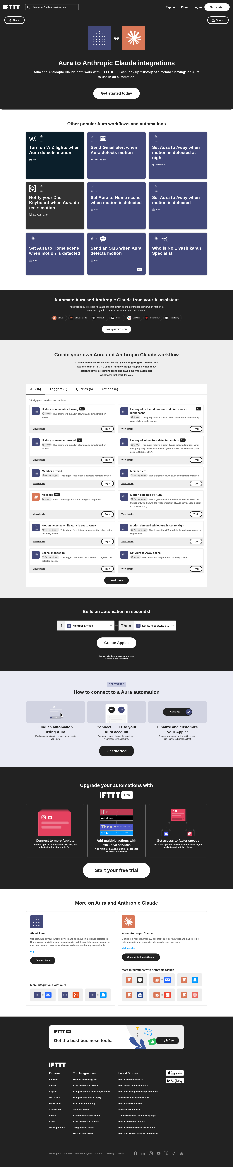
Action (136, 557)
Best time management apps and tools (138, 1091)
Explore (171, 7)
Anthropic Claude (109, 63)
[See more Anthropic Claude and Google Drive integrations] (134, 995)
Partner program (83, 1153)
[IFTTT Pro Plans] (82, 409)
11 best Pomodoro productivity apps (137, 1115)
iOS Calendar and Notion (86, 1085)
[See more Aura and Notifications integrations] (98, 995)
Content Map (55, 1109)
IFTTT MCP (54, 1097)
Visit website (128, 948)
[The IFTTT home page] (11, 7)
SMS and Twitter (81, 1109)
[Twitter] (166, 1153)
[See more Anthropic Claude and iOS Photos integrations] (189, 995)
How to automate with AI (130, 1079)
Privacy (110, 1153)
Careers (68, 1153)
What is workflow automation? (133, 1097)
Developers (55, 1153)
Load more (116, 580)
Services (53, 1079)
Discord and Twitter (83, 1133)
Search (52, 1115)
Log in (198, 7)
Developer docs (57, 1127)
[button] (116, 751)
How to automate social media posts (136, 1127)
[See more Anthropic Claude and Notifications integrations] (189, 979)
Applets (53, 1091)
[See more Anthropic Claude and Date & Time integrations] (134, 979)
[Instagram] (150, 1153)
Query (48, 414)
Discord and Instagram (85, 1079)
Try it (107, 429)
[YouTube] (158, 1153)
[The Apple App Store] (175, 1073)
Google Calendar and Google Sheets (92, 1091)
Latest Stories (128, 1073)
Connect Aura (43, 960)
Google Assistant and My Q (87, 1097)
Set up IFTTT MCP (116, 329)
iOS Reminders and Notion (86, 1115)
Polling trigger (51, 475)
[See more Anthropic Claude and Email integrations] (162, 979)
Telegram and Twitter (83, 1127)
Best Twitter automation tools (133, 1085)
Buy (32, 951)
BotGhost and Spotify (84, 1103)
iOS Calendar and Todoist (86, 1121)
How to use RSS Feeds (130, 1103)
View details (39, 429)
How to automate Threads (131, 1121)
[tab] (35, 389)
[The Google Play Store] (175, 1081)
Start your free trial (116, 870)
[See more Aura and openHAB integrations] (70, 995)
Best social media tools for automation (138, 1133)
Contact (99, 1153)
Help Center (55, 1103)
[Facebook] (135, 1153)
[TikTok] (173, 1153)
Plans (184, 7)
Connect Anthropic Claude (141, 957)
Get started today (116, 93)
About (121, 1153)
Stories (52, 1085)
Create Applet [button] (116, 643)
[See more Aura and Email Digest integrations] (43, 995)
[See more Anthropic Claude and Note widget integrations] (162, 995)
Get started (217, 7)
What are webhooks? (129, 1109)
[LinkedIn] (143, 1153)
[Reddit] (181, 1153)
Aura (65, 63)
